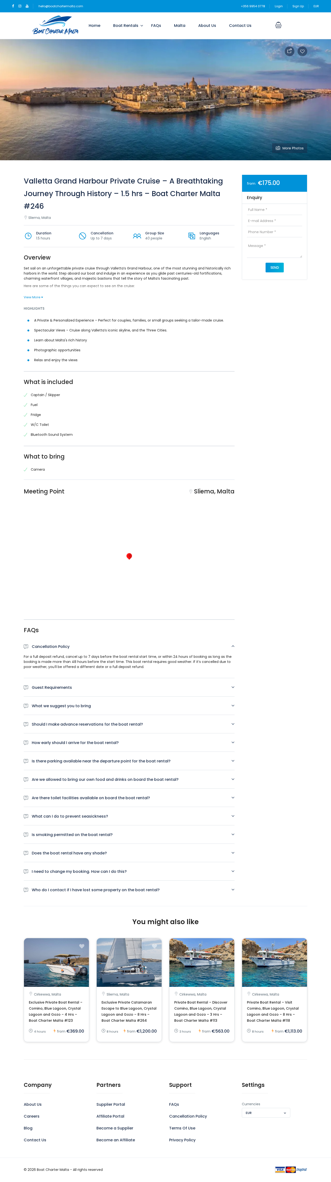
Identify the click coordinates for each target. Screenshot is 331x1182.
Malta (179, 25)
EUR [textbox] (249, 1113)
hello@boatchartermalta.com (61, 6)
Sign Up (298, 6)
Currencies (251, 1104)
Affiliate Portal (110, 1116)
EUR (316, 6)
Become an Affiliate (115, 1140)
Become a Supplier (114, 1128)
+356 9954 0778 (253, 6)
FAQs (156, 25)
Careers (31, 1116)
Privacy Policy (182, 1140)
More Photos (293, 148)
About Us (207, 25)
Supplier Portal (110, 1104)
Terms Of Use (182, 1128)
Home (94, 25)
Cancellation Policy (188, 1116)
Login (279, 6)
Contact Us (240, 25)
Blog (28, 1128)
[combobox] (266, 1113)
